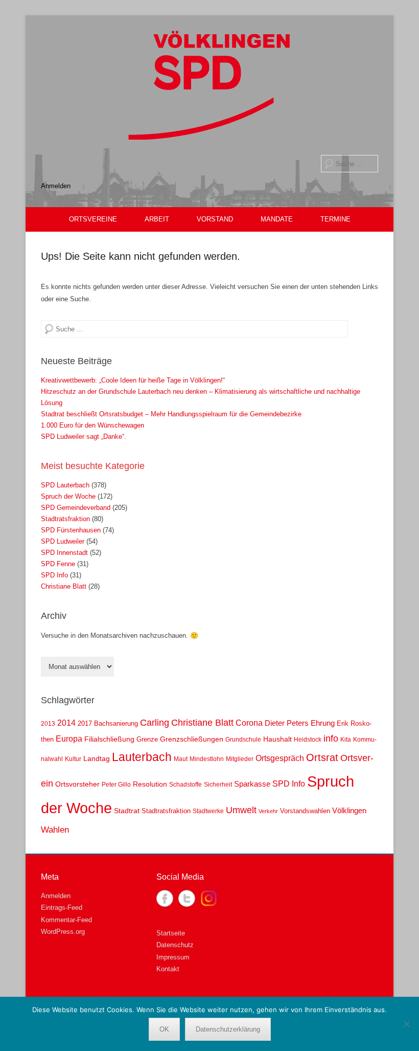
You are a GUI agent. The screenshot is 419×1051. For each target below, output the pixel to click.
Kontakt (167, 969)
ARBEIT (157, 219)
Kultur (73, 759)
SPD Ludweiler (62, 541)
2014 (66, 723)
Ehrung (323, 723)
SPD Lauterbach (65, 485)
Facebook (164, 898)
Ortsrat (322, 757)
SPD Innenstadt (64, 552)
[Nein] (406, 1024)
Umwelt (241, 810)
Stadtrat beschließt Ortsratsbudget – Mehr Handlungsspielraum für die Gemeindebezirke (171, 414)
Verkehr (268, 811)
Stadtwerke (208, 811)
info (330, 738)
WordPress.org (63, 931)
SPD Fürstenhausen (71, 530)
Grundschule (243, 739)
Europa (69, 738)
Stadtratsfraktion (65, 519)
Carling (154, 723)
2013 (48, 723)
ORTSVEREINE (93, 219)
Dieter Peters (287, 723)
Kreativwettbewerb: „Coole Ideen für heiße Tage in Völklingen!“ (133, 380)
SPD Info (54, 575)
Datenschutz (175, 945)
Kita (345, 739)
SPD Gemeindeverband (75, 507)
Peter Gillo (116, 784)
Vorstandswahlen (305, 811)
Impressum (173, 957)
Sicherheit (218, 784)
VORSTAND (215, 219)
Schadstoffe (185, 784)
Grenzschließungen (191, 739)
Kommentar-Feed (66, 920)
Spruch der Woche (68, 496)
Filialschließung (109, 739)
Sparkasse (252, 783)
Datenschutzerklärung (228, 1029)
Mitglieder (239, 759)
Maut (181, 759)
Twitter (186, 898)
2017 (85, 723)
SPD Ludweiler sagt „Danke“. (83, 436)
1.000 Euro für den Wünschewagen (92, 425)
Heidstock (307, 739)
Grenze (147, 739)
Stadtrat (126, 811)
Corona (249, 722)
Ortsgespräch (279, 758)
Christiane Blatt (63, 586)
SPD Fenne (58, 564)
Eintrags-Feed (61, 907)
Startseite (170, 933)
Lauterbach (142, 757)
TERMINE (335, 219)
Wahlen (55, 829)
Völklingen (349, 810)
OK (164, 1029)
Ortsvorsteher (77, 784)
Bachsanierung (116, 723)
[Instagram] (208, 898)
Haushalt (277, 739)
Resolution (150, 784)
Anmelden (56, 186)
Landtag (96, 758)
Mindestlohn (207, 759)
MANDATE (277, 219)
